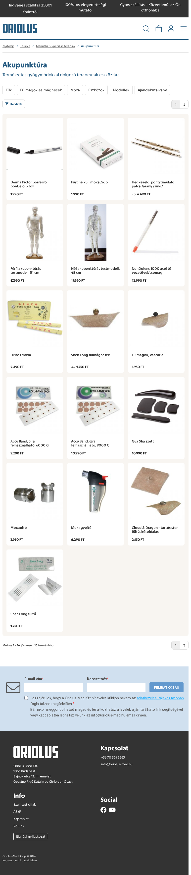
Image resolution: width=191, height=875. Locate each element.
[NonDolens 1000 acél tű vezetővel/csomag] (156, 232)
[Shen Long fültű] (34, 577)
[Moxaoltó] (34, 491)
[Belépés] (171, 30)
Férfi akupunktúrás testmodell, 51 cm (25, 270)
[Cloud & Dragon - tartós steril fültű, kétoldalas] (156, 491)
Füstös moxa (20, 355)
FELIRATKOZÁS (166, 687)
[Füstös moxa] (34, 318)
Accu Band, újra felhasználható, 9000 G (90, 443)
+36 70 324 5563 (113, 757)
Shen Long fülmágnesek (90, 355)
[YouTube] (112, 810)
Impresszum (10, 860)
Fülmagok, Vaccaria (147, 355)
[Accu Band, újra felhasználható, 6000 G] (34, 405)
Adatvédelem (28, 860)
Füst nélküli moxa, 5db (89, 182)
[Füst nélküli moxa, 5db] (95, 146)
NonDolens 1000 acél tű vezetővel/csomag (151, 270)
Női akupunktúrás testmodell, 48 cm (95, 270)
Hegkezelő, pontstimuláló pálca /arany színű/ (153, 184)
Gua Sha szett (143, 441)
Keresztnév (97, 679)
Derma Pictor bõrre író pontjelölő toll (28, 184)
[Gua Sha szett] (156, 405)
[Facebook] (103, 810)
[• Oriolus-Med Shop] (19, 28)
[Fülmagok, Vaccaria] (156, 318)
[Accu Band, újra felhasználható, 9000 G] (95, 405)
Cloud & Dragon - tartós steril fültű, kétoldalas (156, 530)
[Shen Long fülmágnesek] (95, 318)
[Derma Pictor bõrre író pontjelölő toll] (34, 146)
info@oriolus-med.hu (116, 764)
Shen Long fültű (23, 614)
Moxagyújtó (81, 528)
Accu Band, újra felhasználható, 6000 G (29, 443)
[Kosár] (159, 30)
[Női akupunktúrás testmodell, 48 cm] (95, 232)
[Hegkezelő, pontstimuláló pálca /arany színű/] (156, 146)
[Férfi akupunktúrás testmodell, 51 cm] (34, 232)
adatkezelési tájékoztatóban (160, 698)
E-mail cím (33, 679)
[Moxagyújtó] (95, 491)
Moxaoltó (18, 528)
